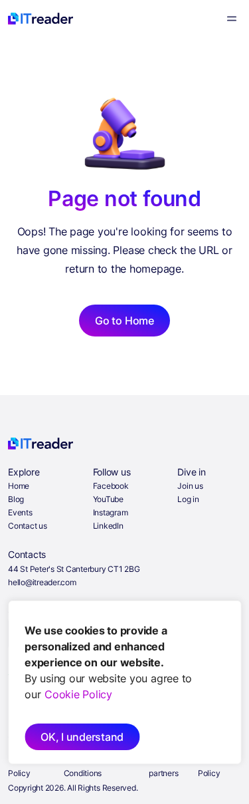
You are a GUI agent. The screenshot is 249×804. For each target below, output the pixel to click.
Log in (188, 499)
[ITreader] (40, 19)
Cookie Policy (78, 694)
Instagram (110, 512)
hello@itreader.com (42, 582)
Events (20, 512)
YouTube (108, 499)
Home (18, 486)
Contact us (27, 526)
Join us (190, 486)
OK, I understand (82, 736)
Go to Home (124, 320)
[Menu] (231, 18)
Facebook (111, 486)
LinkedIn (108, 526)
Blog (16, 499)
